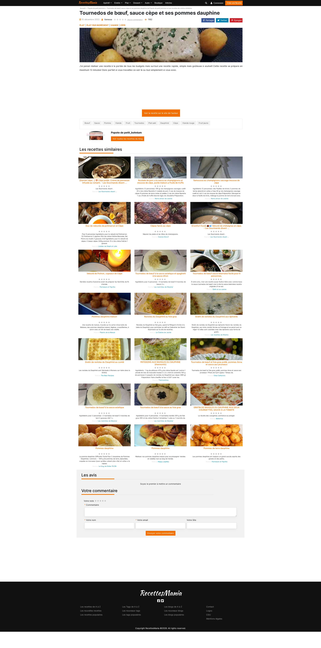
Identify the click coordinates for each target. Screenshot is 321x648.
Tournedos (139, 123)
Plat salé (152, 123)
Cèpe (175, 123)
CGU (208, 615)
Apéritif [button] (106, 3)
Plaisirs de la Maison (107, 333)
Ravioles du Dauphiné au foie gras (160, 317)
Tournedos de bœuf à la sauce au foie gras (160, 408)
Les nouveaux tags (131, 611)
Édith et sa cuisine (219, 290)
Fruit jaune (203, 123)
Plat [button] (127, 3)
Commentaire (92, 505)
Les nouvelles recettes (90, 611)
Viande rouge (188, 123)
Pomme (107, 123)
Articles (168, 3)
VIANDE (114, 25)
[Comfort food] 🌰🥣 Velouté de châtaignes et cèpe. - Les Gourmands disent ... (216, 227)
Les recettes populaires (91, 615)
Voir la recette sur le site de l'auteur (161, 113)
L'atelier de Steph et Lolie (107, 247)
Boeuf (87, 123)
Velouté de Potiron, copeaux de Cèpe (104, 274)
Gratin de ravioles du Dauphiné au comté (104, 362)
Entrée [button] (117, 3)
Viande (118, 123)
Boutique (158, 3)
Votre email (142, 520)
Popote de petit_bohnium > (97, 8)
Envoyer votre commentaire (160, 533)
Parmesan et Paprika (107, 287)
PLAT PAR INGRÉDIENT (98, 25)
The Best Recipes (107, 376)
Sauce (97, 123)
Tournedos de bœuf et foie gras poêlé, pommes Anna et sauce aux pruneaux (216, 363)
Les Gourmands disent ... (107, 192)
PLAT (82, 25)
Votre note (89, 501)
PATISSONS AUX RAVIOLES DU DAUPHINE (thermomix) (160, 363)
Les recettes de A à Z (90, 607)
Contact (210, 607)
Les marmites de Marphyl (163, 287)
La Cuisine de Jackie (163, 333)
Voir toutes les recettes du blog (128, 139)
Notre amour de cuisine (163, 199)
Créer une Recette (234, 3)
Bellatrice (219, 419)
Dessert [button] (137, 3)
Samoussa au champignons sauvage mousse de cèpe (216, 182)
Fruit (128, 123)
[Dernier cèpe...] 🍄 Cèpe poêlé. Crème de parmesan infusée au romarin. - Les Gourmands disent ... (104, 182)
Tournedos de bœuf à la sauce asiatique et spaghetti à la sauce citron (160, 275)
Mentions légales (214, 619)
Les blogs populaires (174, 615)
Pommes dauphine (104, 448)
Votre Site (191, 520)
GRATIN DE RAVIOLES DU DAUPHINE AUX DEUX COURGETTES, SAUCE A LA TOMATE (216, 409)
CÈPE (123, 25)
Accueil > (83, 8)
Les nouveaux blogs (173, 611)
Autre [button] (147, 3)
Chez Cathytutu (219, 376)
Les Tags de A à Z (130, 607)
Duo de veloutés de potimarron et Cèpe (104, 226)
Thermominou (163, 381)
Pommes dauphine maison (104, 317)
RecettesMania (87, 2)
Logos (209, 611)
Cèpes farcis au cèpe (160, 226)
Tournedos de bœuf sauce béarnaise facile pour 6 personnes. (216, 275)
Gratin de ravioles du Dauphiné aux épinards (216, 317)
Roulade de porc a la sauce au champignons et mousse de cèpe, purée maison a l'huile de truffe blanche (160, 183)
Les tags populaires (131, 615)
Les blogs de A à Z (173, 607)
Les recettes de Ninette (219, 335)
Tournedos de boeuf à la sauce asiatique (104, 408)
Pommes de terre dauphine (216, 448)
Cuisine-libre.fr (163, 237)
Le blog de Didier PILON (107, 467)
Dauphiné (164, 123)
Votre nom (91, 520)
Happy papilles (163, 462)
